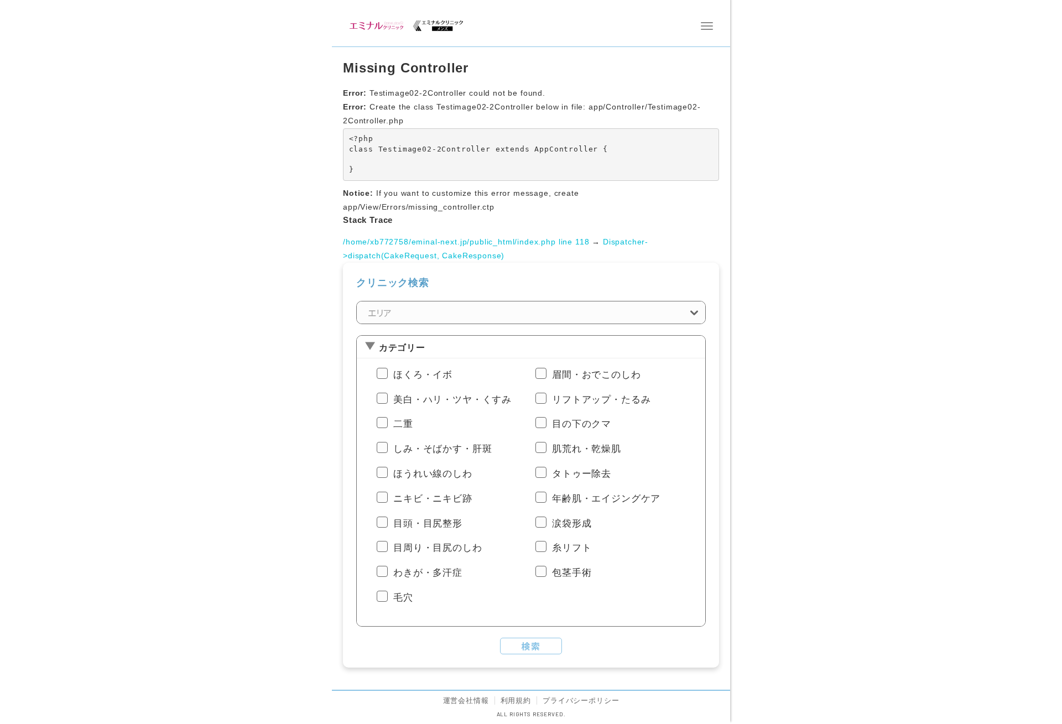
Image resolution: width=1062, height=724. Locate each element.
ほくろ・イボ (422, 374)
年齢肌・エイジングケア (606, 498)
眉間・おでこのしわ (596, 374)
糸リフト (571, 548)
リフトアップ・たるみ (601, 399)
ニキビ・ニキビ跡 (432, 498)
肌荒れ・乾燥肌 (586, 449)
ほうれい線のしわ (432, 473)
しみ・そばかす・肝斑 (442, 449)
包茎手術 (571, 572)
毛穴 (403, 597)
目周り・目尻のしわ (437, 548)
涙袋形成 (571, 523)
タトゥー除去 (581, 473)
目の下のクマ (581, 424)
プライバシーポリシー (581, 700)
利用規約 (516, 700)
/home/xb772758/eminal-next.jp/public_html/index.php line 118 (466, 241)
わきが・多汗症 (427, 572)
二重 (403, 424)
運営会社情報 (466, 700)
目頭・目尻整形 (427, 523)
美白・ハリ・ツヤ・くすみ (452, 399)
